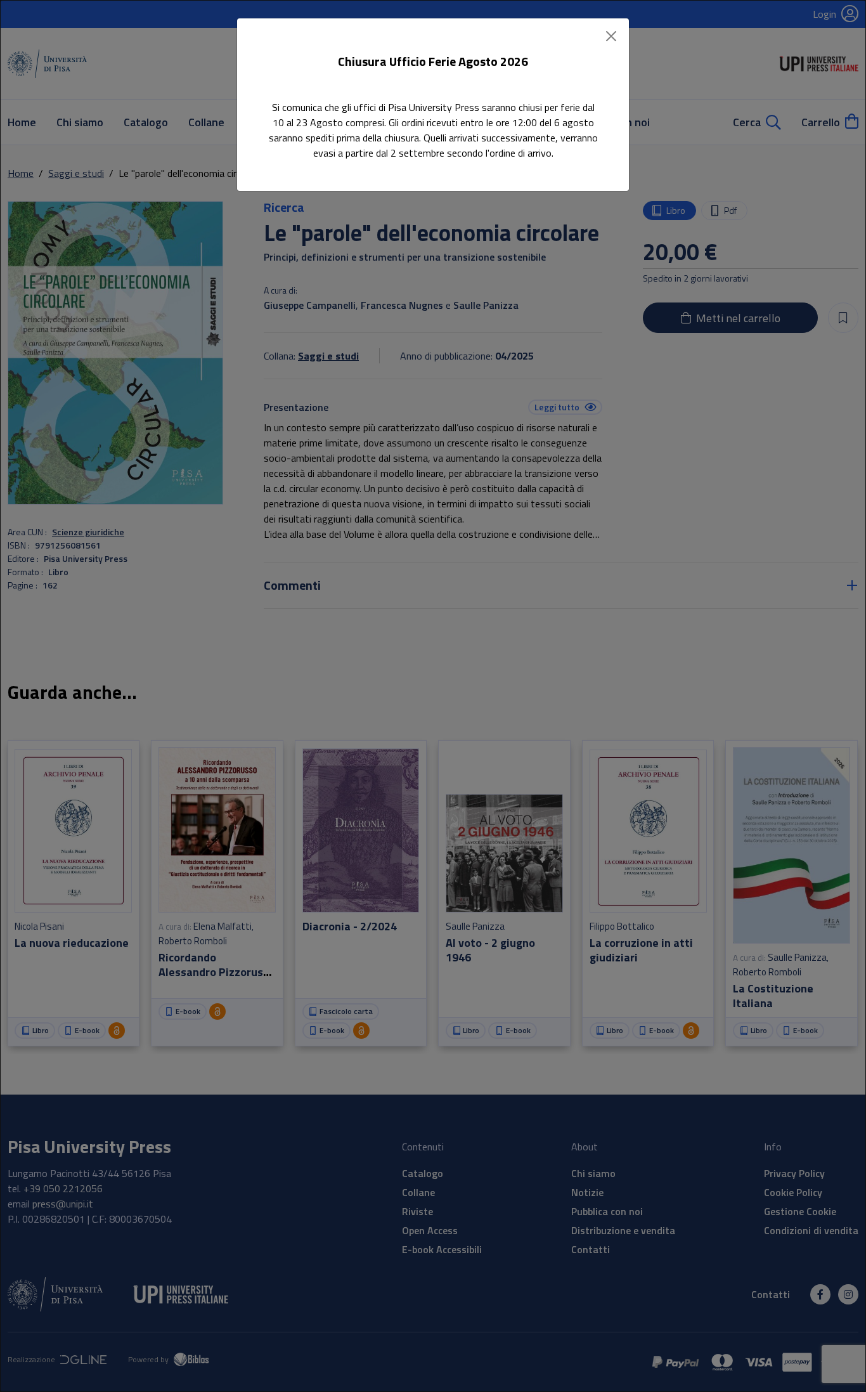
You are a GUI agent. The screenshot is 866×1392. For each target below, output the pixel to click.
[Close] (611, 36)
